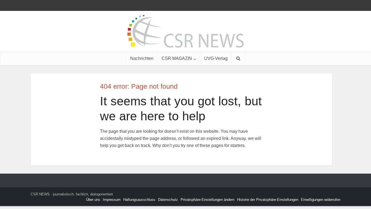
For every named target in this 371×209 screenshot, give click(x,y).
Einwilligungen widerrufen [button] (320, 200)
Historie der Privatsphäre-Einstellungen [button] (267, 200)
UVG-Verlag (216, 58)
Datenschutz (168, 200)
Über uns (93, 200)
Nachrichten (141, 58)
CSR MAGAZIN (177, 58)
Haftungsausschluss (139, 200)
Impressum (112, 200)
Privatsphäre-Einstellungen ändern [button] (207, 200)
